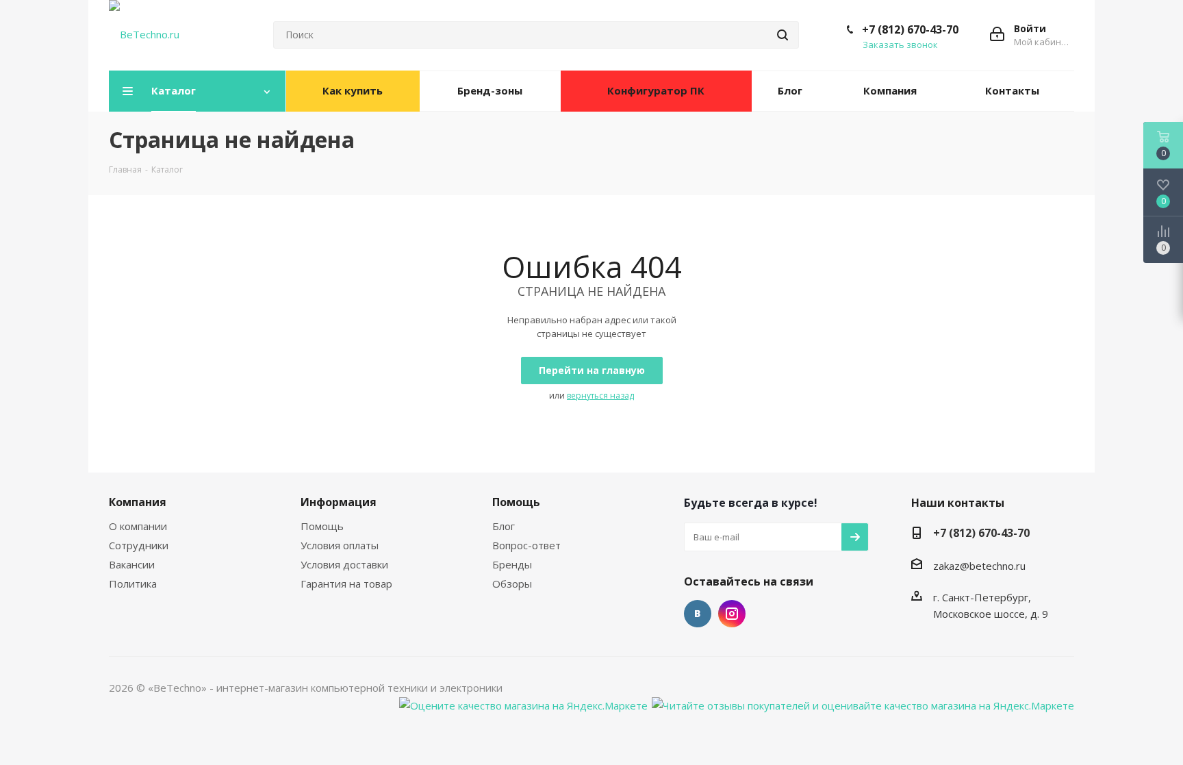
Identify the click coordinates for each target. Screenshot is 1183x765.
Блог (503, 526)
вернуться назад (600, 395)
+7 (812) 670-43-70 (910, 29)
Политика (133, 583)
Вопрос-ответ (526, 545)
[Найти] (782, 35)
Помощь (322, 526)
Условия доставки (344, 564)
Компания (137, 502)
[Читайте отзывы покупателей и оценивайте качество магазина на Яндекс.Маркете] (863, 704)
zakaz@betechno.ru (979, 566)
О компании (138, 526)
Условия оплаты (340, 545)
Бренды (512, 564)
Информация (339, 502)
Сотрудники (138, 545)
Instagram (732, 613)
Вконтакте (697, 613)
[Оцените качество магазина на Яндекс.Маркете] (523, 704)
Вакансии (132, 564)
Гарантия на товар (346, 583)
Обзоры (512, 583)
